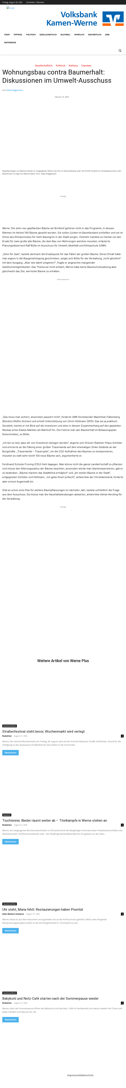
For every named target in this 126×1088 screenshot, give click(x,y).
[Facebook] (103, 2)
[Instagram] (108, 2)
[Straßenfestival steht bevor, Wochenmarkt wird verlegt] (63, 696)
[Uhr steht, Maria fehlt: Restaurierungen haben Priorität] (63, 874)
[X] (113, 2)
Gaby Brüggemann (14, 90)
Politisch (60, 65)
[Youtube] (122, 2)
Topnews (86, 65)
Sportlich (6, 815)
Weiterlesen (10, 752)
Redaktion (7, 736)
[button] (120, 50)
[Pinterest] (40, 182)
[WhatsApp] (48, 182)
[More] (55, 182)
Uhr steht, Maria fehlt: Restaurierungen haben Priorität (42, 909)
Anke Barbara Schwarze (13, 914)
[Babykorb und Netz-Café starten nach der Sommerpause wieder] (63, 963)
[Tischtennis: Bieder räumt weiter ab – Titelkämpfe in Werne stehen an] (63, 785)
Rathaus (73, 65)
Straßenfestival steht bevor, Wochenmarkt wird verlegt (43, 731)
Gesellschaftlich (43, 65)
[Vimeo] (117, 2)
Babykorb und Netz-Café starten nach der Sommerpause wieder (50, 998)
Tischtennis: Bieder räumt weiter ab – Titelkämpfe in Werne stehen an (54, 820)
